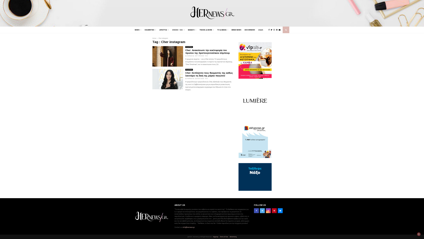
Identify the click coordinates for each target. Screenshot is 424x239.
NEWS (137, 30)
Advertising (233, 237)
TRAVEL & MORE (206, 30)
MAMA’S (191, 30)
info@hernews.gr (189, 227)
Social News (189, 47)
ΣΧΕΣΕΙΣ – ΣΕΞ (177, 30)
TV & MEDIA (221, 30)
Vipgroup (215, 237)
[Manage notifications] (419, 234)
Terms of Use (224, 237)
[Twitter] (272, 30)
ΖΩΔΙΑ (260, 30)
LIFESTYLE (163, 30)
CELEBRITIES (149, 30)
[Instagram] (274, 30)
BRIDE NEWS (236, 30)
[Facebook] (270, 30)
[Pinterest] (277, 30)
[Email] (280, 30)
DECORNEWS (250, 30)
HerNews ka (190, 56)
